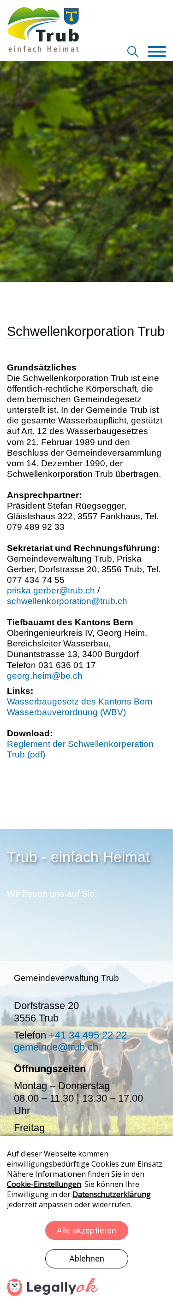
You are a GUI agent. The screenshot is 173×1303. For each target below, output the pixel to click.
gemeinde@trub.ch (56, 1047)
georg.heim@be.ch (45, 676)
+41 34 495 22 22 (88, 1035)
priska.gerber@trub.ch (51, 590)
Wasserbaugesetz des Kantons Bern (80, 701)
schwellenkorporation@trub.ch (67, 601)
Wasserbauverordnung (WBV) (66, 712)
